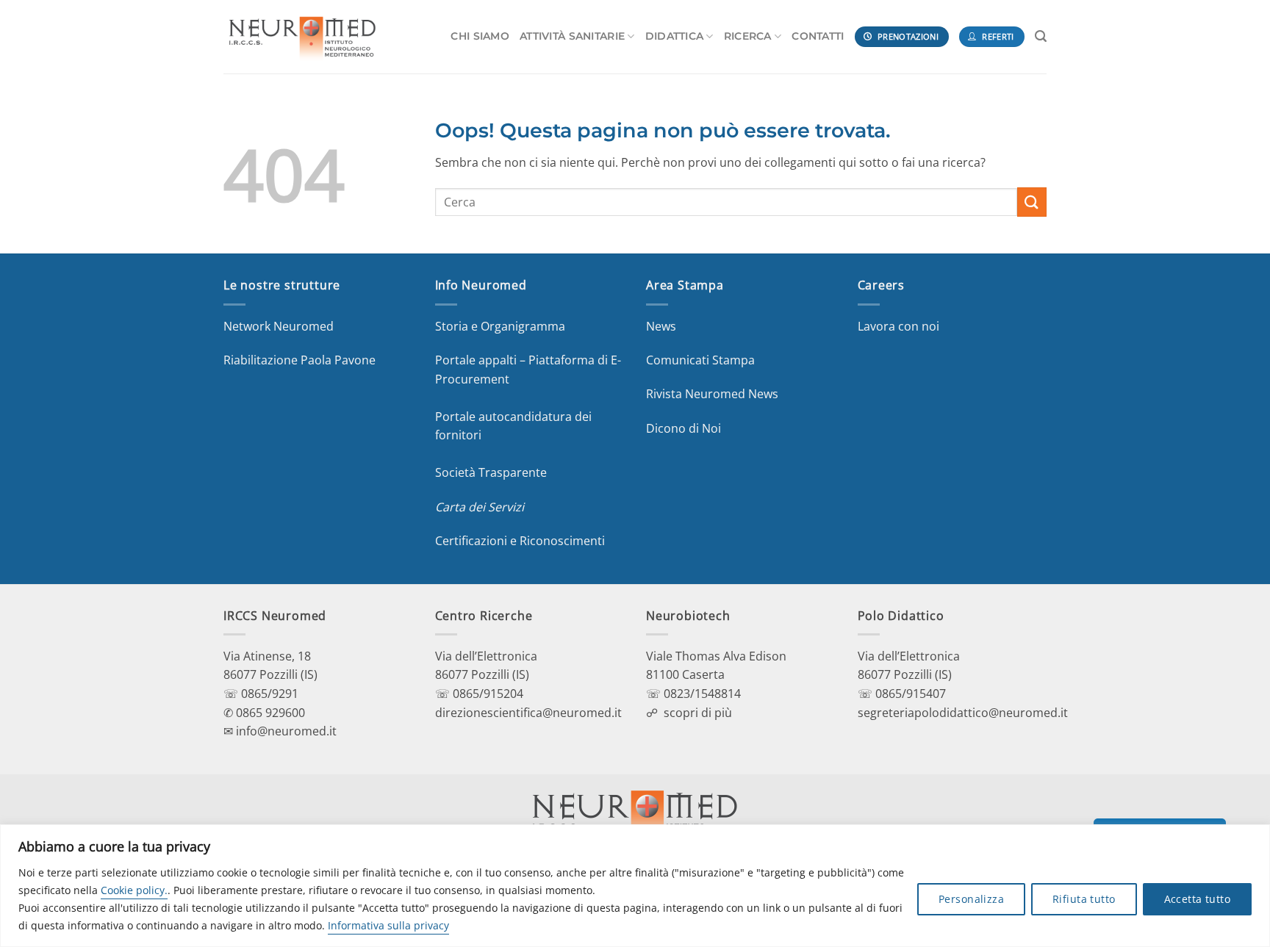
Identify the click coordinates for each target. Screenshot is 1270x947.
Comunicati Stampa (700, 360)
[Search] (1041, 36)
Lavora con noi (898, 326)
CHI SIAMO (480, 36)
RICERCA (748, 36)
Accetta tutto (1197, 899)
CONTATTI (818, 36)
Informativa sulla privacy (388, 925)
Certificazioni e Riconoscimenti (520, 541)
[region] (635, 885)
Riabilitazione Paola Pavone (299, 360)
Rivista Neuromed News (712, 394)
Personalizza (971, 899)
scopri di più (698, 713)
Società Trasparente (491, 472)
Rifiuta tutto (1083, 899)
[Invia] (1032, 201)
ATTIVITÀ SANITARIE (572, 36)
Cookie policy (133, 890)
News (661, 326)
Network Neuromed (278, 326)
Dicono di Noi (683, 428)
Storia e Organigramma (500, 326)
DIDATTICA (674, 36)
